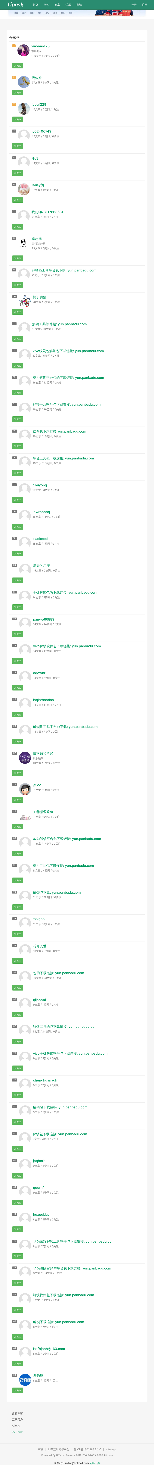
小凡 (35, 158)
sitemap (111, 1449)
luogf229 (39, 104)
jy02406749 (41, 131)
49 (14, 1348)
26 (14, 726)
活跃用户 (17, 1419)
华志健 (37, 239)
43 (14, 1187)
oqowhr (39, 673)
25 (14, 699)
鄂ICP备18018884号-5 (88, 1449)
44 (14, 1214)
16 (14, 457)
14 (14, 404)
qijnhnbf (39, 1000)
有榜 (40, 1449)
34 (14, 945)
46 (14, 1267)
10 (14, 296)
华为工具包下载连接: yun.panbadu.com (63, 866)
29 (14, 811)
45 (14, 1241)
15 (14, 431)
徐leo (37, 785)
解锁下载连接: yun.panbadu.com (58, 1322)
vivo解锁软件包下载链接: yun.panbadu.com (67, 646)
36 (14, 999)
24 (14, 672)
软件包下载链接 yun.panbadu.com (59, 431)
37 (14, 1026)
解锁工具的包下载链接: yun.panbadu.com (65, 1026)
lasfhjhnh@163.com (49, 1349)
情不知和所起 (43, 754)
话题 (68, 4)
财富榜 (16, 1425)
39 (14, 1079)
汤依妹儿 (38, 78)
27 (14, 753)
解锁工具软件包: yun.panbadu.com (59, 324)
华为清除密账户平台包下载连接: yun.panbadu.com (72, 1268)
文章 (57, 4)
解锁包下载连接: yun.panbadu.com (60, 1134)
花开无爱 (40, 946)
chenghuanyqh (45, 1080)
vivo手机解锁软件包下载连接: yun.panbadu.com (70, 1053)
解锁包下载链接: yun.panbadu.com (60, 1107)
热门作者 (17, 1431)
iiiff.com (60, 1455)
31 (14, 865)
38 (14, 1053)
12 (14, 350)
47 (14, 1294)
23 (14, 645)
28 (14, 784)
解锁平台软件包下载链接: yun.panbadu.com (67, 404)
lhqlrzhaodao (43, 700)
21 (14, 592)
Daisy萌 (38, 185)
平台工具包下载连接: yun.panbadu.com (63, 458)
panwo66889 (43, 619)
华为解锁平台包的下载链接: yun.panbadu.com (68, 378)
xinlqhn (39, 919)
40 (14, 1106)
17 (14, 484)
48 (14, 1321)
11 (14, 323)
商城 (79, 4)
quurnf (38, 1188)
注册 (144, 4)
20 (14, 565)
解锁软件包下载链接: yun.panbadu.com (63, 1295)
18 (14, 511)
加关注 (17, 65)
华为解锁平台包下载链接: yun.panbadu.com (67, 839)
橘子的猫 (39, 297)
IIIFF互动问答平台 (58, 1449)
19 (14, 538)
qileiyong (39, 485)
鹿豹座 (38, 1376)
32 (14, 892)
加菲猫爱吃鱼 (43, 812)
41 (14, 1133)
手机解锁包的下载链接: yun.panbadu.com (65, 592)
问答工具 (95, 1463)
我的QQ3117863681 (47, 212)
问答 (46, 4)
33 (14, 918)
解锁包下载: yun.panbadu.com (57, 892)
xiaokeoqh (41, 539)
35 (14, 972)
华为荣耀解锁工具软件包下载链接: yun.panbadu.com (74, 1241)
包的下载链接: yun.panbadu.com (58, 973)
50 (14, 1375)
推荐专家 (17, 1413)
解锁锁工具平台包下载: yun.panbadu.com (64, 270)
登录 (134, 4)
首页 (37, 4)
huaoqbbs (41, 1214)
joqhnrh (39, 1161)
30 (14, 838)
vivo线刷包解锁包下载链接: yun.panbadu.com (68, 351)
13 (14, 377)
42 (14, 1160)
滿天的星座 (41, 566)
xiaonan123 (40, 46)
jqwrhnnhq (41, 512)
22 (14, 619)
